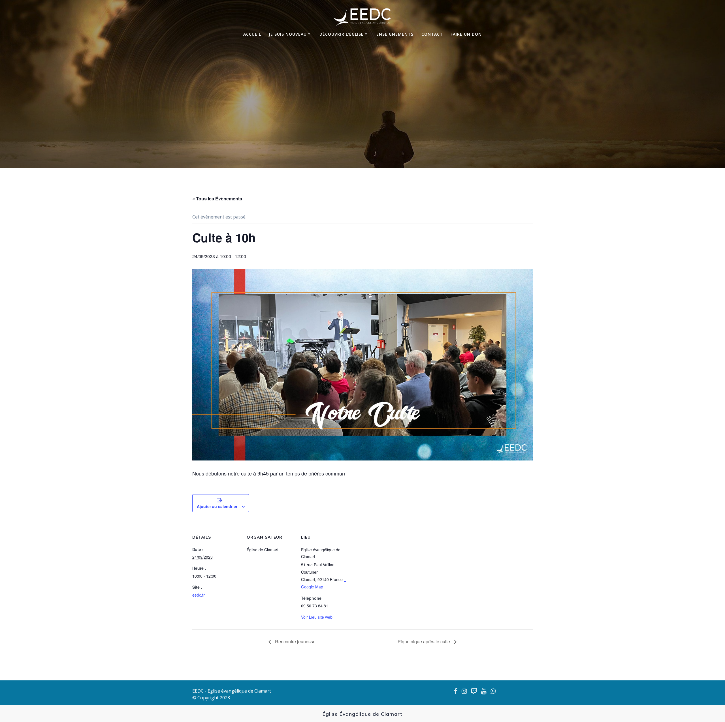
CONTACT (432, 34)
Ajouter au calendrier (217, 506)
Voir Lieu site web (316, 617)
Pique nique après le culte (424, 641)
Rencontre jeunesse (294, 641)
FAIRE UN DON (466, 34)
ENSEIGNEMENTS (394, 34)
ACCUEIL (252, 34)
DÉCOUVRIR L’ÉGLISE (341, 34)
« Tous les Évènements (217, 198)
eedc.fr (198, 595)
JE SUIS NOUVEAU (288, 34)
